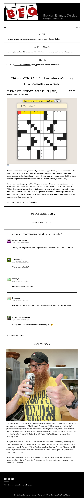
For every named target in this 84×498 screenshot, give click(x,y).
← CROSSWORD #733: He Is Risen (42, 214)
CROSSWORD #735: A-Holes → (42, 222)
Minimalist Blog (51, 495)
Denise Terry (17, 240)
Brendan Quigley (53, 84)
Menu (77, 27)
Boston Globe (54, 39)
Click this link (39, 52)
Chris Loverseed (19, 317)
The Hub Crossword (22, 65)
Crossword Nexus (25, 485)
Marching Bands (36, 184)
